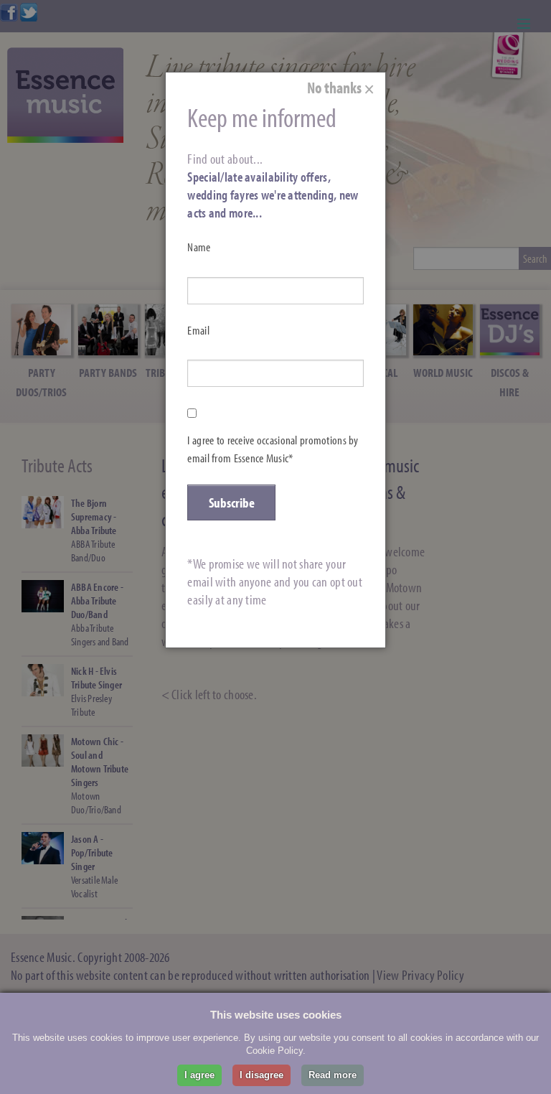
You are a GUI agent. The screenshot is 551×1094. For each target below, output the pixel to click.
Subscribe (232, 502)
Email (198, 330)
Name (198, 247)
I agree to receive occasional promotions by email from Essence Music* (272, 449)
